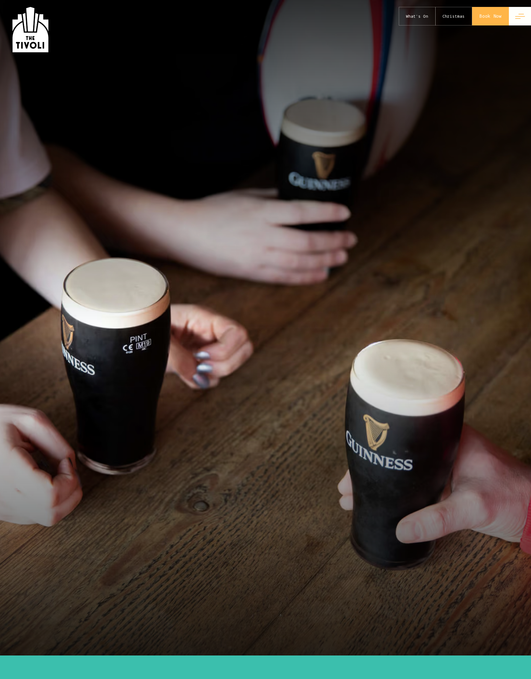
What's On (417, 16)
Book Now (490, 16)
